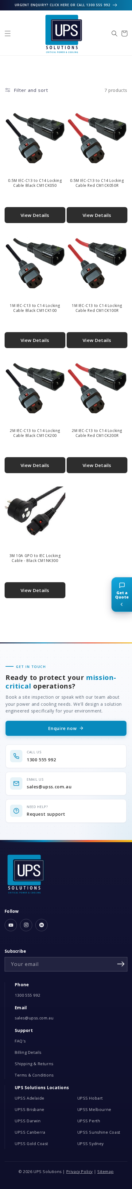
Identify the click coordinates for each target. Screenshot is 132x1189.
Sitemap (105, 1171)
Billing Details (28, 1052)
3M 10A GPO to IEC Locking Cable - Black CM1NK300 (35, 558)
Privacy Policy (79, 1171)
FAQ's (20, 1041)
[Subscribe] (120, 964)
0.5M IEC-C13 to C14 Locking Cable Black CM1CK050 (35, 183)
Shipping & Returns (34, 1063)
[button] (7, 33)
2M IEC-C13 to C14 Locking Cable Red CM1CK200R (97, 433)
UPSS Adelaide (30, 1098)
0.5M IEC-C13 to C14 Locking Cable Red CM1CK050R (97, 183)
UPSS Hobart (90, 1098)
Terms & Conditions (34, 1075)
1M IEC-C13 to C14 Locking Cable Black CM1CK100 (35, 308)
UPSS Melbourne (94, 1109)
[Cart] (124, 33)
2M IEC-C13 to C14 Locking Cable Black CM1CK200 (35, 433)
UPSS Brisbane (30, 1109)
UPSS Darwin (28, 1121)
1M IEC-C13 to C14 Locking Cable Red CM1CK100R (97, 308)
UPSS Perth (88, 1121)
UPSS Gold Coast (31, 1143)
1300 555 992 (27, 995)
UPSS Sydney (90, 1143)
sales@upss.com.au (34, 1018)
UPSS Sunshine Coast (98, 1132)
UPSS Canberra (30, 1132)
